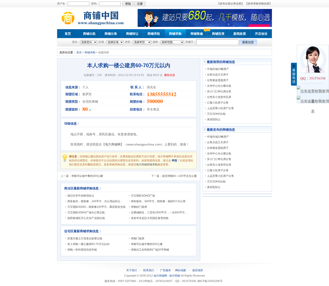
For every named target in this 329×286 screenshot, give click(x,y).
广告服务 (165, 270)
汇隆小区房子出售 (218, 102)
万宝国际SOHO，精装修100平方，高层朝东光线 (96, 206)
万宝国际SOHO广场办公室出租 (86, 212)
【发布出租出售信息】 (230, 3)
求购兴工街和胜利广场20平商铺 (150, 249)
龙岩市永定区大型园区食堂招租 (150, 218)
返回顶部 (197, 270)
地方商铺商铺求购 (147, 164)
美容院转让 (213, 119)
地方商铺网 (113, 144)
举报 (174, 160)
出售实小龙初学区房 (219, 97)
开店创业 (261, 33)
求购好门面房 (139, 206)
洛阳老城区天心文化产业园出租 (86, 218)
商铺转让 (132, 33)
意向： (76, 41)
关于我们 (131, 270)
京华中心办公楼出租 (219, 85)
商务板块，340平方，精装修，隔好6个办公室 (158, 201)
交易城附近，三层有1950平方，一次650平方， (159, 212)
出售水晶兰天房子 (218, 74)
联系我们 (148, 270)
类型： (128, 41)
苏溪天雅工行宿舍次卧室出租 (84, 238)
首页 (68, 33)
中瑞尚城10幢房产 (218, 69)
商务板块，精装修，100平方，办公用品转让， (95, 201)
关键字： (190, 41)
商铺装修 (196, 33)
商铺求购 (175, 33)
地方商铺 (174, 275)
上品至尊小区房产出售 (220, 108)
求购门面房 (137, 238)
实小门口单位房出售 (219, 91)
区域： (102, 41)
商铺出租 (89, 33)
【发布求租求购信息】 (258, 3)
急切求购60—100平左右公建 (179, 176)
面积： (156, 41)
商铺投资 (218, 33)
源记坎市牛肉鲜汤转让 (80, 195)
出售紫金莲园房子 (218, 80)
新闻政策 (239, 33)
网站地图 (180, 270)
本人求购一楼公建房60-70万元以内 (88, 244)
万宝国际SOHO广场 (143, 195)
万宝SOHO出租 (216, 113)
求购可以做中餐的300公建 (87, 176)
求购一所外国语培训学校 (82, 249)
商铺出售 (111, 33)
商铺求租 (153, 33)
